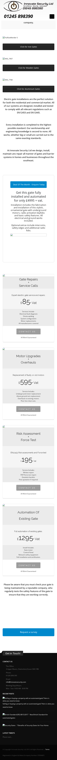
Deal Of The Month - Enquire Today (29, 184)
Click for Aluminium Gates (28, 89)
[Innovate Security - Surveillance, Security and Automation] (28, 6)
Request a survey (28, 632)
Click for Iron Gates (28, 46)
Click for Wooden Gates (28, 68)
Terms (47, 749)
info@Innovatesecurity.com (16, 682)
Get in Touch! (12, 653)
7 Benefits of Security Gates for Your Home (33, 725)
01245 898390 (18, 16)
